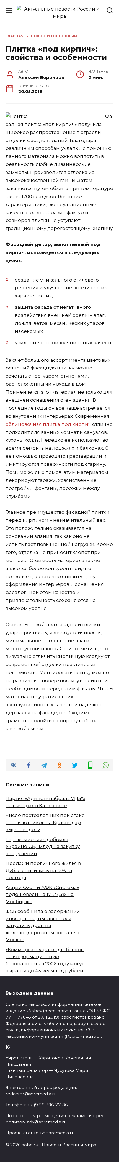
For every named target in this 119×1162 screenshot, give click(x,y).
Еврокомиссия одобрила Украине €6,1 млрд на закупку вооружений (43, 846)
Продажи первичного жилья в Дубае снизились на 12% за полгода (43, 870)
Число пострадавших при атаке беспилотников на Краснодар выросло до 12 (45, 822)
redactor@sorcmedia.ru (31, 1094)
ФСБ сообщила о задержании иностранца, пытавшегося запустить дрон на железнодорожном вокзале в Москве (43, 925)
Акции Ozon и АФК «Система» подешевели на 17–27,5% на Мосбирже (42, 894)
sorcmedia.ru (60, 1132)
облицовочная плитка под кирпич (48, 424)
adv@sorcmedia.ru (47, 1122)
